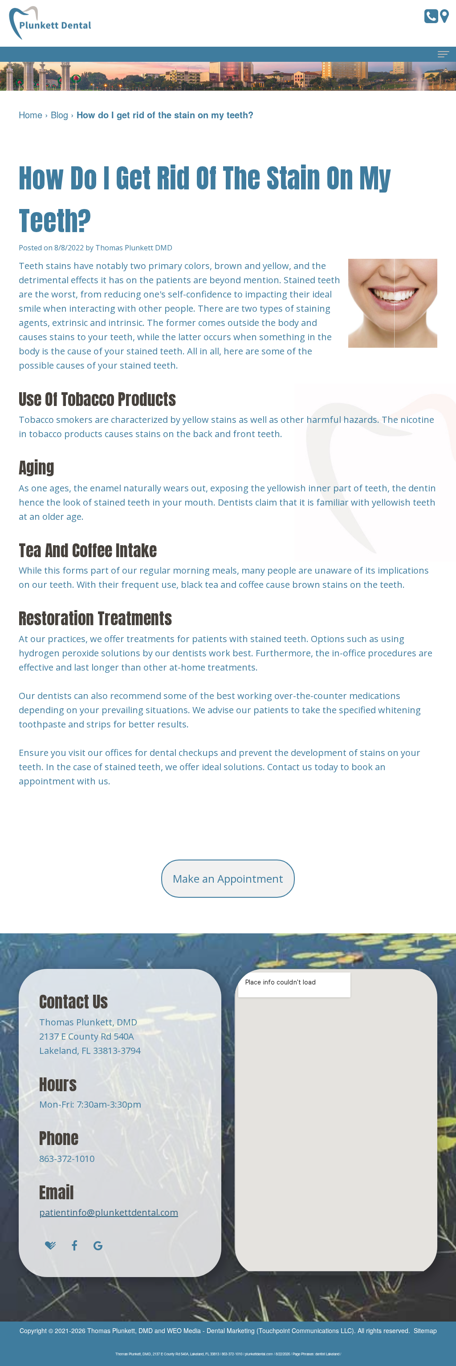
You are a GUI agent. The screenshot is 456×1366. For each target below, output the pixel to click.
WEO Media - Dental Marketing (211, 1330)
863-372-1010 (66, 1159)
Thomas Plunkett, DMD (120, 1330)
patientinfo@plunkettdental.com (108, 1212)
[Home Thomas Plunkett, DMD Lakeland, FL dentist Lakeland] (51, 23)
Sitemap (425, 1330)
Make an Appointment (228, 878)
